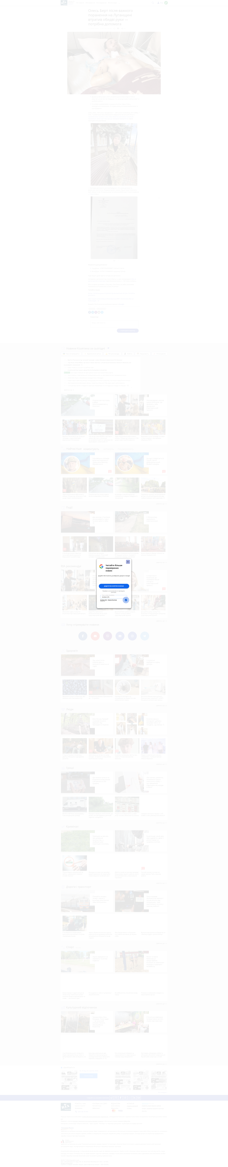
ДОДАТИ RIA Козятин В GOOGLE (114, 586)
